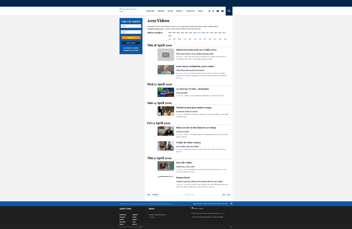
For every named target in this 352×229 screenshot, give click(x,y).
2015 (215, 33)
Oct (215, 39)
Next (223, 195)
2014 (219, 33)
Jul (200, 39)
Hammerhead (183, 177)
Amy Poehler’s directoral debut (187, 146)
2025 (174, 33)
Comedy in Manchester (210, 203)
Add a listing (131, 43)
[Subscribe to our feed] (231, 203)
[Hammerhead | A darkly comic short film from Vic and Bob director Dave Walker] (166, 177)
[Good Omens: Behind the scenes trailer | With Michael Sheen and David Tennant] (166, 69)
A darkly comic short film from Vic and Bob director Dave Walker (199, 181)
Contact (200, 11)
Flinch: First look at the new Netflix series (196, 49)
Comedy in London (198, 203)
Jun (195, 39)
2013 (224, 33)
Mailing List (191, 11)
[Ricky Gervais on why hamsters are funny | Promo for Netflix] (166, 131)
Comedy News (150, 11)
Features (179, 11)
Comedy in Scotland (222, 203)
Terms (134, 222)
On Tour (170, 11)
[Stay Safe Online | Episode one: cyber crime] (166, 166)
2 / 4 (187, 195)
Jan (169, 39)
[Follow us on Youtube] (219, 11)
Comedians (161, 11)
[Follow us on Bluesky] (223, 11)
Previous (155, 195)
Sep (210, 39)
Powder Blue (206, 217)
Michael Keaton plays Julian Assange (194, 107)
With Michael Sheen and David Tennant (190, 70)
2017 (207, 33)
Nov (220, 39)
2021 (190, 33)
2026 (170, 33)
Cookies (121, 224)
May (190, 39)
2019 (199, 33)
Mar (179, 39)
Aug (204, 39)
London (135, 48)
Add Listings (122, 222)
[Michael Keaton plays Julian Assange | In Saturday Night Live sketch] (166, 111)
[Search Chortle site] (229, 11)
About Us (134, 224)
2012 (170, 36)
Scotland (135, 50)
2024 (178, 33)
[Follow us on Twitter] (214, 11)
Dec (225, 39)
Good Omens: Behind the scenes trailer (195, 66)
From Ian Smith (181, 93)
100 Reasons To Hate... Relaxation (192, 88)
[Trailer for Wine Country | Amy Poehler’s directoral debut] (166, 146)
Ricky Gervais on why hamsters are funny (196, 127)
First (149, 195)
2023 (182, 33)
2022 (186, 33)
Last (228, 195)
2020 (195, 33)
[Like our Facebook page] (210, 11)
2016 (211, 33)
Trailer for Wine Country (188, 142)
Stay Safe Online (184, 162)
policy (140, 227)
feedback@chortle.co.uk (155, 29)
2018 (203, 33)
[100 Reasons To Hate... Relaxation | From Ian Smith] (166, 92)
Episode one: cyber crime (185, 166)
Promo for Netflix (182, 131)
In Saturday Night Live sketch (187, 111)
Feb (174, 39)
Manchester (127, 50)
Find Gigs (131, 38)
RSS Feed (122, 219)
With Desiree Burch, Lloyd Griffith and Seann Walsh (194, 54)
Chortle (221, 217)
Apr (185, 39)
